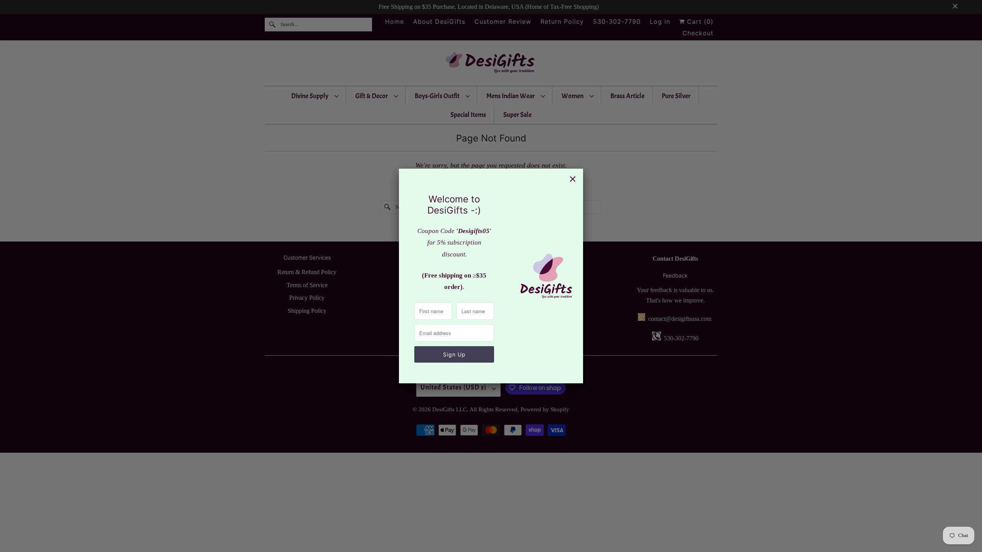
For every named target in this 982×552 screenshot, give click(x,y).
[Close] (572, 179)
